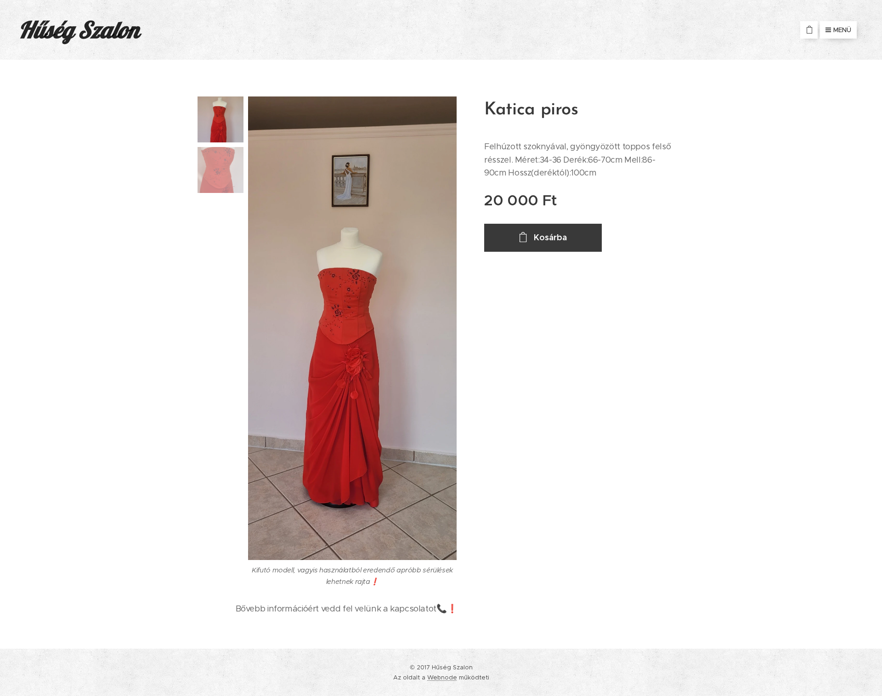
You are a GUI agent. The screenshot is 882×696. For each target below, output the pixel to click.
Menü (842, 30)
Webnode (442, 677)
